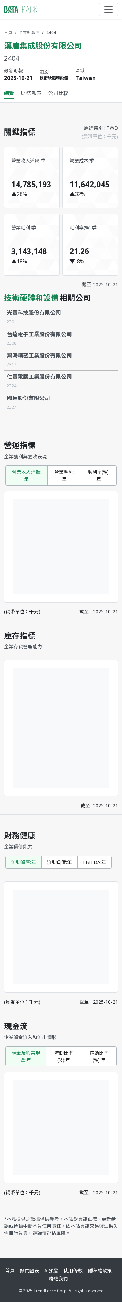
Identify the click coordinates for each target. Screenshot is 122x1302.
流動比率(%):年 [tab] (63, 1056)
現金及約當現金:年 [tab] (26, 1056)
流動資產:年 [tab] (23, 862)
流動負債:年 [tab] (59, 862)
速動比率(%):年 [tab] (98, 1056)
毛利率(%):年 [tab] (98, 475)
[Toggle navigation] (108, 9)
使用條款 (73, 1270)
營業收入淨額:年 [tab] (26, 475)
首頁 (8, 32)
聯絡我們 (58, 1278)
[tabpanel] (61, 677)
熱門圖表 (29, 1270)
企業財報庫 (29, 32)
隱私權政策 (100, 1270)
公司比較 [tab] (58, 93)
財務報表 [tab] (31, 93)
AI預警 (51, 1270)
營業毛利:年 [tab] (64, 475)
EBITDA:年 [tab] (94, 862)
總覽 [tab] (9, 93)
